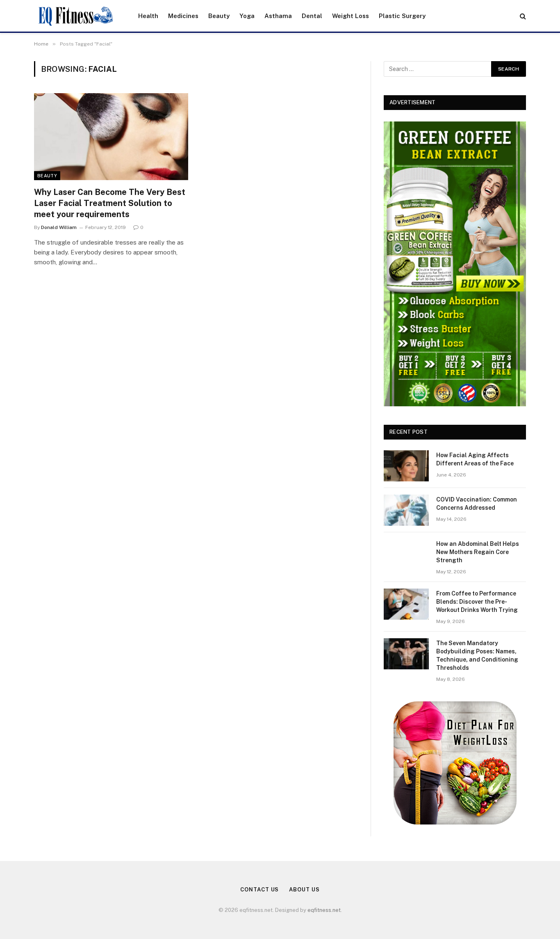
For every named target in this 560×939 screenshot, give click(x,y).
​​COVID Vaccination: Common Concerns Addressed (476, 503)
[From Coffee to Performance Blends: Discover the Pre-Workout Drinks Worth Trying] (406, 604)
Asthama (278, 15)
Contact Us (259, 889)
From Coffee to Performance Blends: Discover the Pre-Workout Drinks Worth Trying (477, 601)
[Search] (522, 16)
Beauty (219, 15)
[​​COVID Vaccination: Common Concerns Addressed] (406, 510)
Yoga (247, 15)
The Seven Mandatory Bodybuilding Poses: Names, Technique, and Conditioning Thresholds (477, 655)
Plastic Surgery (402, 15)
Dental (312, 15)
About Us (304, 889)
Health (148, 15)
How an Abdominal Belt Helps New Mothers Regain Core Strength (477, 551)
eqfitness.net (324, 910)
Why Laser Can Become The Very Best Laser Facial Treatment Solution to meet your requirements (109, 203)
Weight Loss (350, 15)
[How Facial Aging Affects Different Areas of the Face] (406, 465)
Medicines (183, 15)
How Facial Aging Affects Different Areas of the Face (475, 459)
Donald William (59, 227)
